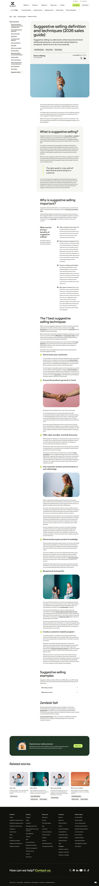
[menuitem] (27, 5)
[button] (59, 687)
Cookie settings (34, 882)
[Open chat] (95, 882)
